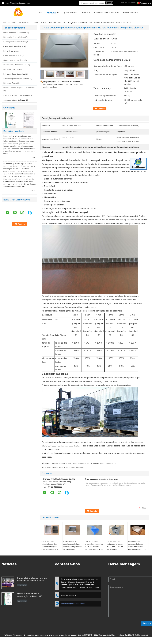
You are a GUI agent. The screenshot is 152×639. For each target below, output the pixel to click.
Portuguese (144, 3)
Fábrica (86, 12)
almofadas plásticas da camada (16, 78)
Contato (101, 108)
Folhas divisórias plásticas (14, 37)
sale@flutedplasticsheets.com (18, 3)
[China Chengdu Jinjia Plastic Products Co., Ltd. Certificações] (11, 120)
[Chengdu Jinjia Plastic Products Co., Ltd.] (18, 12)
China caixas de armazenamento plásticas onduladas (45, 635)
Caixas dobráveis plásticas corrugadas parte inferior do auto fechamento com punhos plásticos (63, 84)
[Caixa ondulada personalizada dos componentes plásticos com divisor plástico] (51, 530)
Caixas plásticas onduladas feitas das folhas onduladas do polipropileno (115, 545)
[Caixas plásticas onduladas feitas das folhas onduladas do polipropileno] (116, 530)
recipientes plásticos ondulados (103, 463)
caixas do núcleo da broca (14, 100)
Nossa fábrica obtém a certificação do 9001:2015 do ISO (31, 595)
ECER (82, 637)
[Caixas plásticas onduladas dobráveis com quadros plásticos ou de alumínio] (72, 530)
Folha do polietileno (11, 51)
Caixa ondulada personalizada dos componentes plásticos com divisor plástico (51, 545)
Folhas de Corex (10, 83)
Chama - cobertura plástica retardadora (19, 88)
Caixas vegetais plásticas (13, 60)
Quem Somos (70, 12)
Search (109, 3)
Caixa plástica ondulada (28, 22)
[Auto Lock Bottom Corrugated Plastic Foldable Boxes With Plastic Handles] (64, 50)
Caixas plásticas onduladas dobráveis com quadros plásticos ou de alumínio (72, 545)
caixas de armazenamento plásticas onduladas (70, 463)
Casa (39, 12)
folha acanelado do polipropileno (16, 95)
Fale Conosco (130, 12)
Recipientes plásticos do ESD (15, 65)
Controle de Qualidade (106, 12)
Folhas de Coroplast (11, 69)
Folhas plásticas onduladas (14, 42)
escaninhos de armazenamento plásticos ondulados (63, 467)
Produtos (51, 12)
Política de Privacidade (13, 635)
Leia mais (22, 585)
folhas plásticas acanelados (14, 32)
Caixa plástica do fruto (12, 55)
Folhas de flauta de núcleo (14, 74)
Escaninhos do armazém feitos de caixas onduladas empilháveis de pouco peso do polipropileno (137, 546)
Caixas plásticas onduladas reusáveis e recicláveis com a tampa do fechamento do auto (94, 546)
